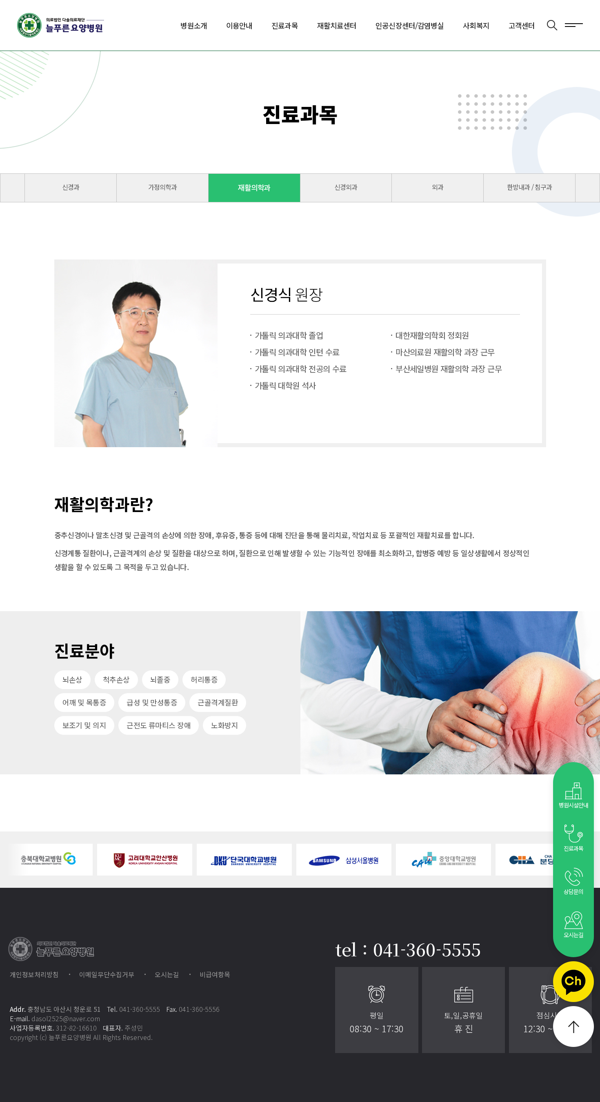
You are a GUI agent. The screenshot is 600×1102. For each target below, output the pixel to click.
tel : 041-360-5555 (408, 949)
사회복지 (476, 25)
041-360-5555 (139, 1009)
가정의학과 (162, 187)
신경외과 (345, 187)
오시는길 (167, 974)
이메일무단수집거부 (106, 974)
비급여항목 (215, 974)
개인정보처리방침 (34, 974)
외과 (437, 187)
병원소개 (193, 25)
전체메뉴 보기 (574, 24)
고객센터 (522, 25)
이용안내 (239, 25)
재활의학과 (254, 187)
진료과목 (284, 25)
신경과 (70, 187)
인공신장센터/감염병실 (410, 25)
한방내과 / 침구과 (529, 187)
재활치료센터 (337, 25)
